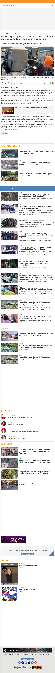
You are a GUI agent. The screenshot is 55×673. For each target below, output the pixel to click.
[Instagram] (35, 662)
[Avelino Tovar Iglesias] (3, 430)
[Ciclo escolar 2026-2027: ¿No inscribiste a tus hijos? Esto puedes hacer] (9, 210)
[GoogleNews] (26, 662)
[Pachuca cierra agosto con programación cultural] (9, 485)
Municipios (4, 133)
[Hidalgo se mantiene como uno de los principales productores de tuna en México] (9, 291)
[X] (5, 83)
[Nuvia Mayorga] (3, 423)
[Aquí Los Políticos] (3, 416)
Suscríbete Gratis (27, 554)
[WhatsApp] (8, 83)
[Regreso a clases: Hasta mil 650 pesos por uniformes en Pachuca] (9, 319)
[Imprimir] (21, 83)
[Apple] (29, 662)
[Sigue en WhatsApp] (50, 83)
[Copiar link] (18, 83)
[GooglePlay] (32, 662)
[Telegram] (11, 83)
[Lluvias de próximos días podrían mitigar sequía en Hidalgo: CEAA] (9, 165)
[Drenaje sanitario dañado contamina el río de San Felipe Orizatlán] (9, 153)
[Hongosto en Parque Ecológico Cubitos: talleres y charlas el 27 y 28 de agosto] (9, 474)
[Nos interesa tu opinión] (27, 650)
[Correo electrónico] (14, 83)
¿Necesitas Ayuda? (27, 659)
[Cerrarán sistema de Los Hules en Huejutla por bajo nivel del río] (9, 176)
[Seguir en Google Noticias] (53, 83)
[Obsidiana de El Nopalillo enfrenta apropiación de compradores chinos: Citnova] (9, 223)
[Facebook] (2, 83)
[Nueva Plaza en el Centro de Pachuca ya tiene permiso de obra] (9, 306)
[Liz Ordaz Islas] (3, 437)
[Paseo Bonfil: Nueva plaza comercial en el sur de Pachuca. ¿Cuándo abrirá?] (9, 197)
